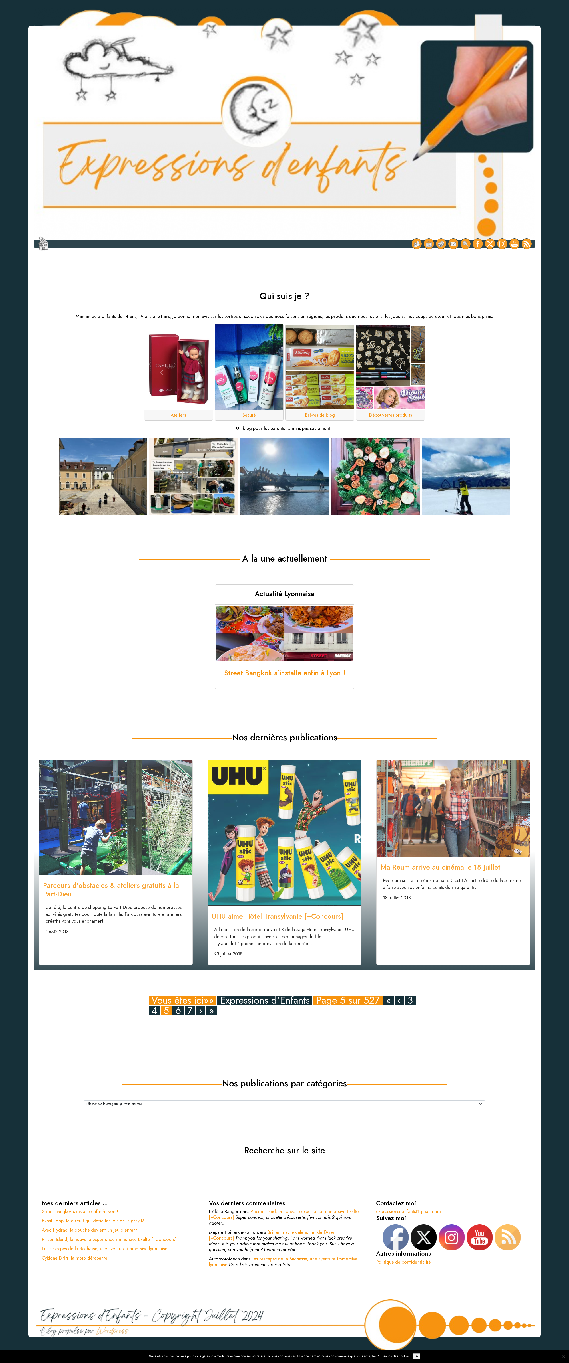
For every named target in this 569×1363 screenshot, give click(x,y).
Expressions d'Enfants (265, 1000)
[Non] (563, 1356)
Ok (416, 1356)
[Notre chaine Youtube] (514, 244)
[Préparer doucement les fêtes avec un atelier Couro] (375, 482)
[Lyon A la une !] (417, 244)
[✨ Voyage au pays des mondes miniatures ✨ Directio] (103, 482)
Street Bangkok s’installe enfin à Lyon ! (80, 1211)
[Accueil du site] (43, 244)
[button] (162, 372)
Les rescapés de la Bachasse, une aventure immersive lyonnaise (104, 1248)
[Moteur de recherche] (466, 244)
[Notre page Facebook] (478, 244)
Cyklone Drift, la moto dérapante (74, 1258)
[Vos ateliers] (429, 244)
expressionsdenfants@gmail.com (408, 1211)
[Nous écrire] (453, 244)
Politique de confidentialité (403, 1262)
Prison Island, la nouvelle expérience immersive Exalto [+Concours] (109, 1239)
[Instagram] (502, 244)
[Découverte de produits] (441, 244)
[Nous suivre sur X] (490, 244)
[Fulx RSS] (527, 244)
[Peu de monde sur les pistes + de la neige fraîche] (466, 482)
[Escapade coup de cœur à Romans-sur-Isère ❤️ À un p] (193, 482)
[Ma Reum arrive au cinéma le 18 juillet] (453, 808)
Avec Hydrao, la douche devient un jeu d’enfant (89, 1230)
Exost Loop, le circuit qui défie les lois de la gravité (93, 1220)
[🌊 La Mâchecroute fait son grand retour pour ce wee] (284, 482)
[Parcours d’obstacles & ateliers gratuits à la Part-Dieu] (115, 817)
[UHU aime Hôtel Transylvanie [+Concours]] (284, 832)
